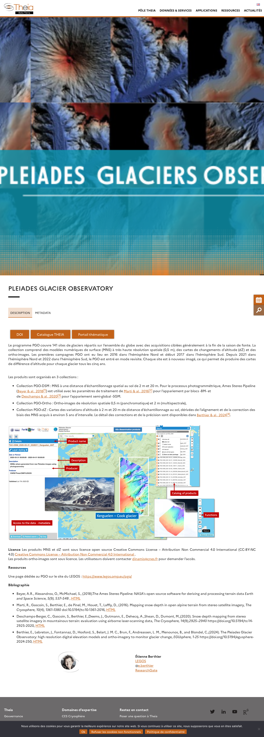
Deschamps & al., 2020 (41, 396)
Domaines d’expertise (79, 709)
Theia (8, 709)
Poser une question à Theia (138, 716)
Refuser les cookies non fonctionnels (116, 731)
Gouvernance (13, 716)
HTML (75, 598)
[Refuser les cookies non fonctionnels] (259, 729)
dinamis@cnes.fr (145, 558)
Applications (206, 10)
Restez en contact (134, 709)
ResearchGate (146, 670)
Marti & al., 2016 (138, 391)
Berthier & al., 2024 (213, 415)
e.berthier (145, 665)
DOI (19, 334)
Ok (83, 731)
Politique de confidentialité (166, 731)
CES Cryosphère (73, 716)
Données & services (176, 10)
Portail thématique (93, 334)
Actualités (253, 10)
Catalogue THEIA (50, 334)
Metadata (43, 313)
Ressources (230, 10)
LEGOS (140, 661)
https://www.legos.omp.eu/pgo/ (107, 576)
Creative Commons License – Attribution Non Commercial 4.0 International (75, 554)
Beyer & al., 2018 (32, 391)
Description (20, 313)
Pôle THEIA (147, 10)
